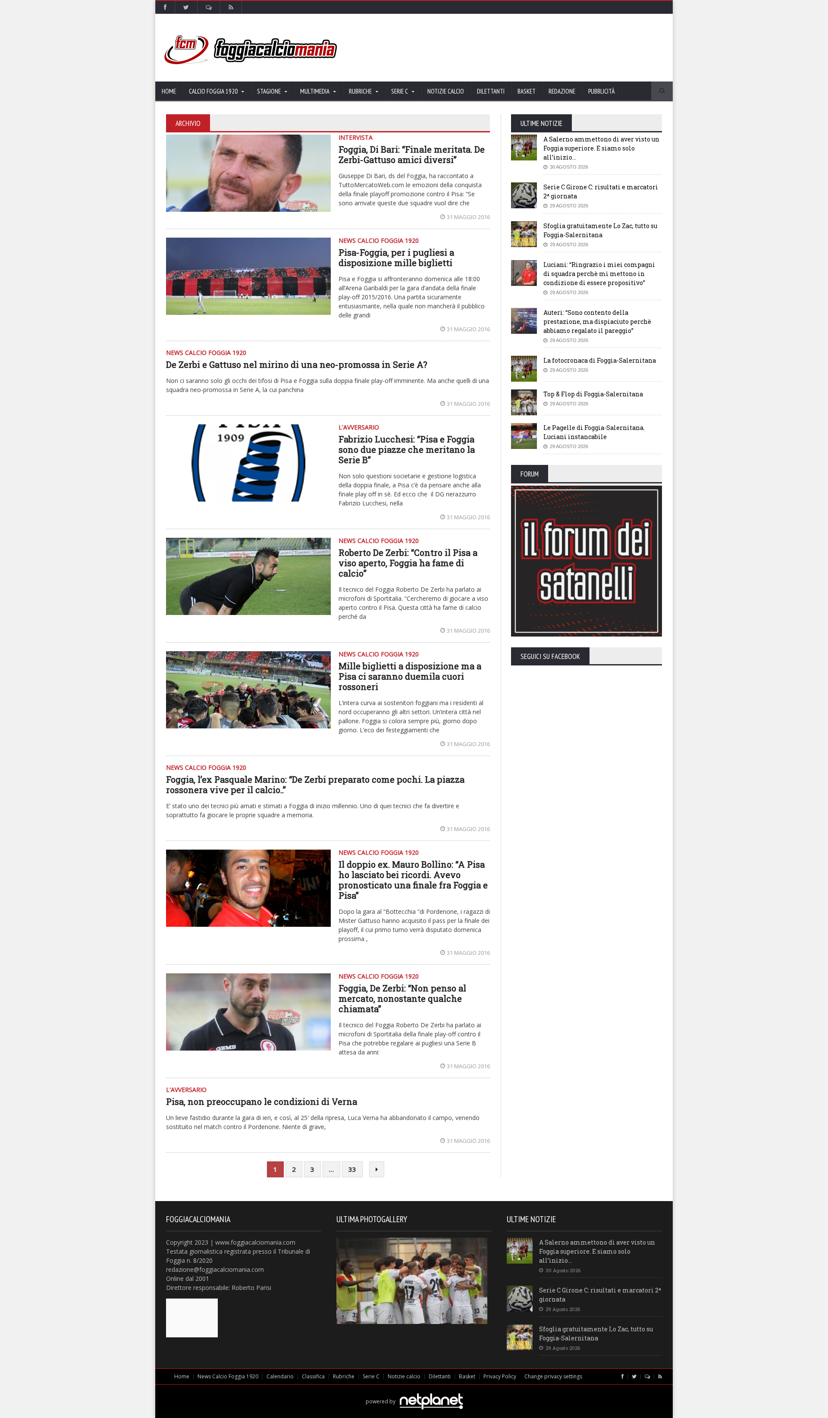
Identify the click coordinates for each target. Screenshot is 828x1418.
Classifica (313, 1376)
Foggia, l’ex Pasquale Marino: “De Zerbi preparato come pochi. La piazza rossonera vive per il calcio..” (315, 784)
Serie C (371, 1376)
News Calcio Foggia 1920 (228, 1376)
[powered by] (414, 1391)
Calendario (280, 1376)
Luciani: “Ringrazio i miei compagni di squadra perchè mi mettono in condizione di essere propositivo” (599, 273)
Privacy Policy (499, 1376)
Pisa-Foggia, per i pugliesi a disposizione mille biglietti (396, 257)
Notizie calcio (445, 91)
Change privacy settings (553, 1376)
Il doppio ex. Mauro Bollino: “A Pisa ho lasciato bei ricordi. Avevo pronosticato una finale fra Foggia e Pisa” (413, 880)
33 (352, 1169)
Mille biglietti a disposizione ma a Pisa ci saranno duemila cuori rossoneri (410, 676)
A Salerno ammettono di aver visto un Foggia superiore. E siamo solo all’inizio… (601, 148)
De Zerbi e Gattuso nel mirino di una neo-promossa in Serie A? (296, 364)
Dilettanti (491, 91)
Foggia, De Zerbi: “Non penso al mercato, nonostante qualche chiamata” (402, 998)
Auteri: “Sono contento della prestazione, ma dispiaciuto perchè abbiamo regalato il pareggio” (597, 321)
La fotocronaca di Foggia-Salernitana (599, 360)
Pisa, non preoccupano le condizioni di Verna (261, 1101)
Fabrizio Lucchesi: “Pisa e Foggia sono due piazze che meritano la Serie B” (407, 449)
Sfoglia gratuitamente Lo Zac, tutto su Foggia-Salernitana (596, 1333)
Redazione (562, 91)
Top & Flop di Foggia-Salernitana (593, 394)
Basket (527, 91)
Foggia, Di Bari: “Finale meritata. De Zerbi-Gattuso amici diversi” (412, 154)
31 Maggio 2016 (468, 217)
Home (169, 91)
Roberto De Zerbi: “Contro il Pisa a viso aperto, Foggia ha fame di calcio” (408, 563)
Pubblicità (601, 91)
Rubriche (343, 1376)
